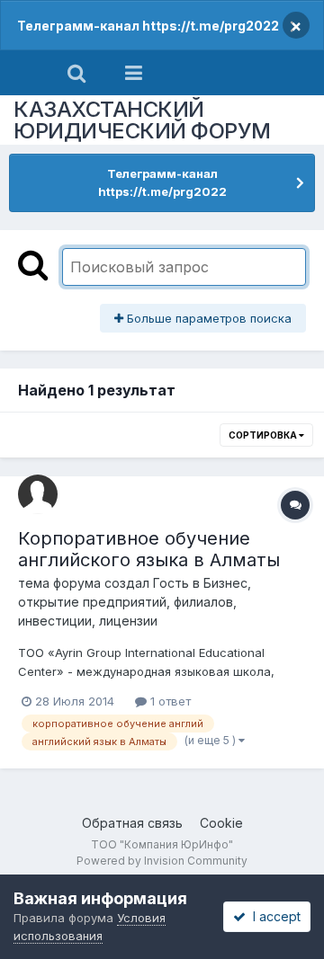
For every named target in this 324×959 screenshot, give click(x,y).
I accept (273, 916)
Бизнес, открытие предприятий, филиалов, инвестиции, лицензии (134, 601)
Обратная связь (132, 822)
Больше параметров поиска (207, 318)
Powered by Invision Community (162, 860)
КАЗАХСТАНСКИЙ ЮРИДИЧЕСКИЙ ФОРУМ (142, 120)
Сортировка (264, 435)
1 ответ (169, 701)
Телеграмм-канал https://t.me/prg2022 (148, 25)
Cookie (221, 822)
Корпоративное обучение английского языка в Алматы (149, 549)
